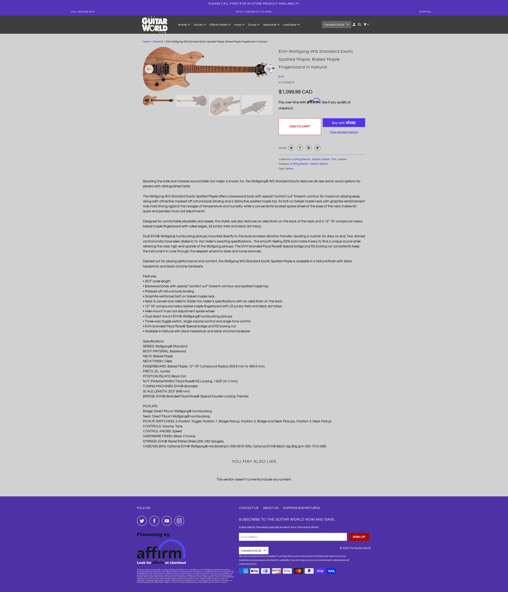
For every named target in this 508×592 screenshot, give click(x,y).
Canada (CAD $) (334, 24)
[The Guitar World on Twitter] (143, 521)
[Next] (268, 69)
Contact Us (248, 507)
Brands (183, 24)
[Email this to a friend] (317, 148)
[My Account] (354, 24)
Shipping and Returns (301, 507)
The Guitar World (359, 548)
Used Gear (290, 24)
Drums (252, 24)
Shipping (425, 12)
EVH (281, 76)
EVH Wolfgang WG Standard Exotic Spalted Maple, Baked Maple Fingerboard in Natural (316, 59)
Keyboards (270, 24)
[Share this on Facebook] (299, 148)
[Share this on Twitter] (290, 148)
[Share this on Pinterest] (308, 148)
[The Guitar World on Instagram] (180, 521)
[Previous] (149, 69)
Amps (238, 24)
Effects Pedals (219, 24)
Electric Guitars (321, 159)
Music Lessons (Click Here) (254, 12)
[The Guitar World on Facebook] (155, 521)
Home (146, 41)
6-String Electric (301, 159)
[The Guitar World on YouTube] (168, 521)
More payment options (344, 132)
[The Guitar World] (155, 25)
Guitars (198, 24)
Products (158, 41)
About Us (270, 507)
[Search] (359, 24)
